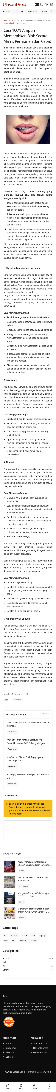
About (8, 1043)
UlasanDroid (14, 4)
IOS (15, 11)
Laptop (42, 935)
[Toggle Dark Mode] (46, 4)
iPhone (33, 940)
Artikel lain (45, 714)
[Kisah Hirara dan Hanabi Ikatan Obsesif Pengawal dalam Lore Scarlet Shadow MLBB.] (9, 871)
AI (5, 935)
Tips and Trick (40, 1043)
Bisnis (21, 902)
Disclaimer (10, 1047)
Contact (9, 1056)
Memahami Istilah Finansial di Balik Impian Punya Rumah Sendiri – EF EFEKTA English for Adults (33, 911)
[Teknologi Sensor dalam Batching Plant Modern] (9, 887)
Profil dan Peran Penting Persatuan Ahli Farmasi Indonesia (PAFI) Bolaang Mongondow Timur (28, 743)
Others (44, 11)
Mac (6, 940)
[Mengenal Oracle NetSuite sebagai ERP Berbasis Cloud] (9, 903)
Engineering (23, 886)
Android (6, 11)
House (21, 917)
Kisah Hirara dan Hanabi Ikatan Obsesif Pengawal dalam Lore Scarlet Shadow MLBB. (34, 864)
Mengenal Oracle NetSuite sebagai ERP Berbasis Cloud (33, 895)
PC (22, 11)
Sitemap (9, 1052)
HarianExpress (40, 1047)
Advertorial (12, 731)
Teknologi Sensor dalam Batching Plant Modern (33, 879)
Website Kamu (40, 1052)
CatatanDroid (44, 1071)
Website (22, 940)
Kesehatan (32, 11)
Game (21, 871)
